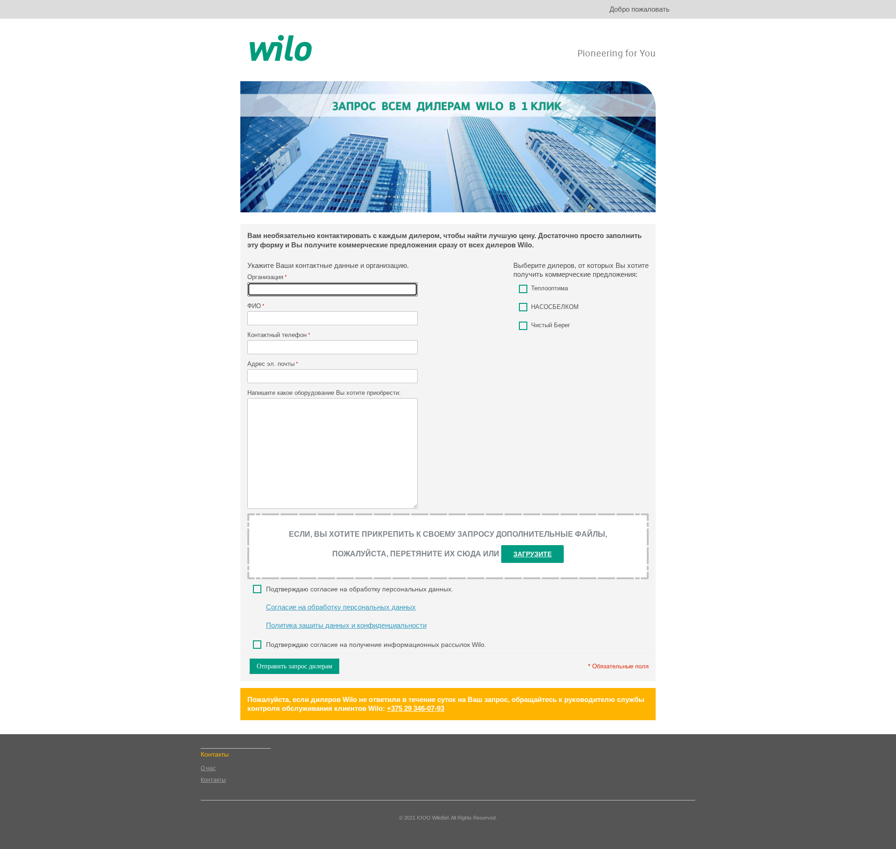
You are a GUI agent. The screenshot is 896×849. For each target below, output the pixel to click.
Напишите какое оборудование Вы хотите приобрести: (324, 392)
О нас (208, 768)
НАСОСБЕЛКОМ (555, 306)
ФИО (254, 305)
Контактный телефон (277, 334)
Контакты (213, 780)
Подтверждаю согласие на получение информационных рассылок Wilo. (376, 644)
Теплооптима (549, 288)
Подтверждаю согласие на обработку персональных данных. (359, 589)
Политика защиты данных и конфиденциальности (346, 625)
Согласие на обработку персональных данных (341, 607)
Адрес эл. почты (270, 363)
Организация (265, 277)
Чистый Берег (550, 325)
